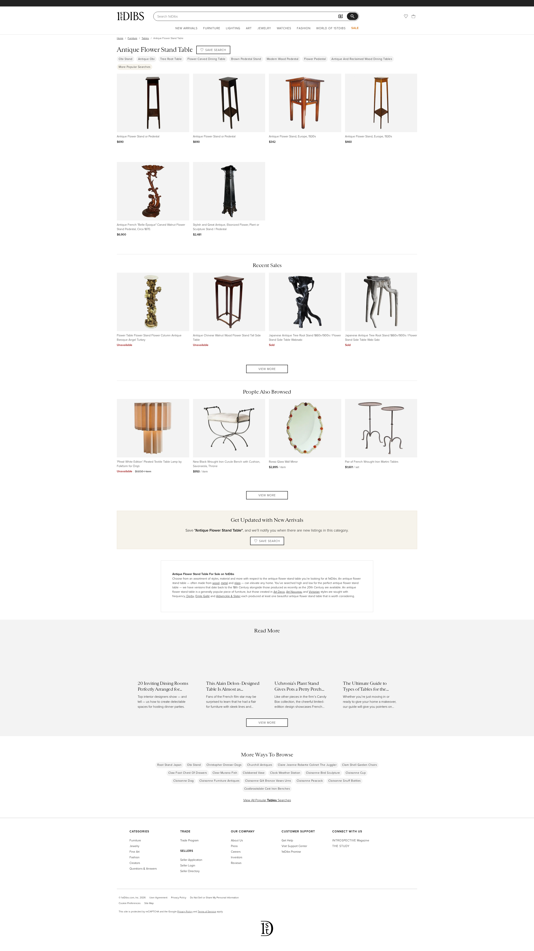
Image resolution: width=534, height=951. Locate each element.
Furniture (211, 28)
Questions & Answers (143, 868)
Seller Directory (190, 871)
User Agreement (158, 897)
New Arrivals (186, 28)
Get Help (287, 840)
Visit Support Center (294, 846)
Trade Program (189, 840)
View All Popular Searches (267, 800)
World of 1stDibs (331, 28)
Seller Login (187, 865)
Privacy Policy (178, 897)
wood (215, 583)
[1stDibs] (130, 16)
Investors (236, 857)
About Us (237, 840)
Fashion (304, 28)
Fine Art (135, 851)
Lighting (233, 28)
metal (224, 583)
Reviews (236, 863)
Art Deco (279, 592)
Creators (135, 863)
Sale (355, 28)
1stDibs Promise (291, 851)
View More (267, 369)
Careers (236, 851)
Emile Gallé (202, 596)
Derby (190, 596)
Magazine (350, 840)
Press (234, 846)
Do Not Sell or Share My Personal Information (214, 897)
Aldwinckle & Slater (228, 596)
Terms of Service (207, 911)
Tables (145, 38)
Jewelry (264, 28)
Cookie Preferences (130, 903)
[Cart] (413, 16)
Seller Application (191, 860)
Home (120, 38)
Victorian (314, 592)
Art (249, 28)
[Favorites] (406, 16)
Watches (284, 28)
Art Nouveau (294, 592)
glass (237, 583)
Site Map (149, 903)
